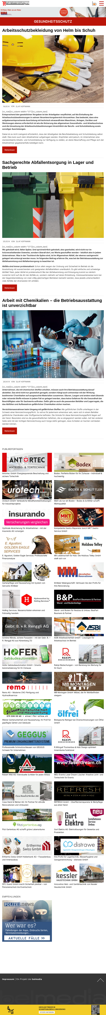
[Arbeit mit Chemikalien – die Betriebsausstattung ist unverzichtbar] (53, 344)
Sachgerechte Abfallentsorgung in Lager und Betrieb (48, 165)
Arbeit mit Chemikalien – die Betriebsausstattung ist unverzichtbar (52, 303)
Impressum (8, 979)
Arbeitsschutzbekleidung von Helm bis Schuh (48, 30)
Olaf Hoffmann (23, 106)
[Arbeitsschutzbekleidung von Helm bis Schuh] (53, 69)
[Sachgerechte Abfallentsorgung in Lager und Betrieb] (53, 205)
